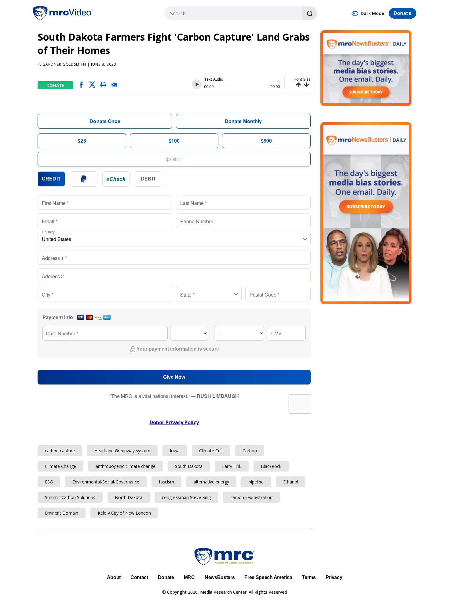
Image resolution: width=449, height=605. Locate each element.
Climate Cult (211, 451)
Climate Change (60, 466)
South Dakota (189, 466)
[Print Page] (103, 85)
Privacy (334, 577)
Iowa (175, 451)
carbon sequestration (251, 497)
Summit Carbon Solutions (70, 497)
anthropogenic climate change (125, 466)
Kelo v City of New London (124, 513)
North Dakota (128, 497)
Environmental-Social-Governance (105, 482)
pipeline (256, 482)
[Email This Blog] (114, 85)
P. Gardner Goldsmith (62, 64)
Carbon (250, 451)
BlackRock (271, 466)
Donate (402, 13)
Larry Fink (231, 466)
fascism (166, 482)
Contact (139, 577)
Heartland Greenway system (122, 451)
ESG (49, 482)
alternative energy (211, 482)
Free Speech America (268, 577)
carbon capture (60, 451)
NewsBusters (220, 577)
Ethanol (290, 482)
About (114, 577)
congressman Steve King (186, 497)
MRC (189, 577)
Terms (309, 577)
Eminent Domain (61, 513)
